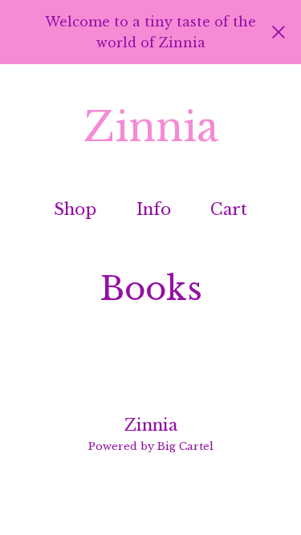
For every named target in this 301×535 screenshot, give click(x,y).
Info (153, 209)
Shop (75, 209)
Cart (229, 209)
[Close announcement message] (278, 32)
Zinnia (150, 127)
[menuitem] (75, 210)
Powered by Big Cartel (151, 446)
